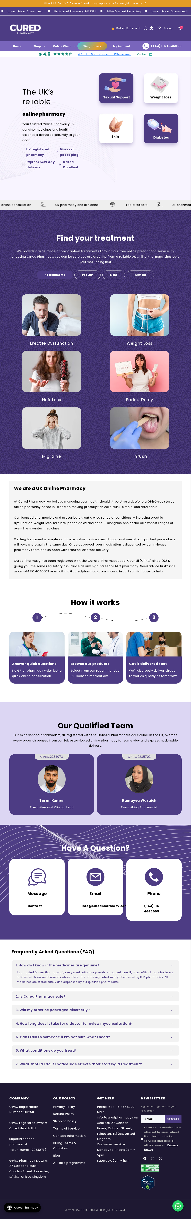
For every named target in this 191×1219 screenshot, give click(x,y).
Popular (87, 275)
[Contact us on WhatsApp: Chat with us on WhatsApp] (178, 1206)
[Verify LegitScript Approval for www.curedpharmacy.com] (147, 1182)
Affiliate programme (69, 1163)
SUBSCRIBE (173, 1119)
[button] (145, 28)
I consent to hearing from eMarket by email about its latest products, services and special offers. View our (162, 1138)
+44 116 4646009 (121, 1107)
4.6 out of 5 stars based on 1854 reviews (104, 54)
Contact (35, 906)
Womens (140, 275)
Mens (113, 275)
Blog (56, 1155)
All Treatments (55, 275)
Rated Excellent (128, 28)
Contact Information (69, 1136)
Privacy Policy (64, 1107)
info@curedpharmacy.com (105, 906)
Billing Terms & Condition (64, 1146)
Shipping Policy (65, 1121)
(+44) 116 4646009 (151, 909)
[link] (49, 11)
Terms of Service (66, 1128)
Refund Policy (63, 1114)
